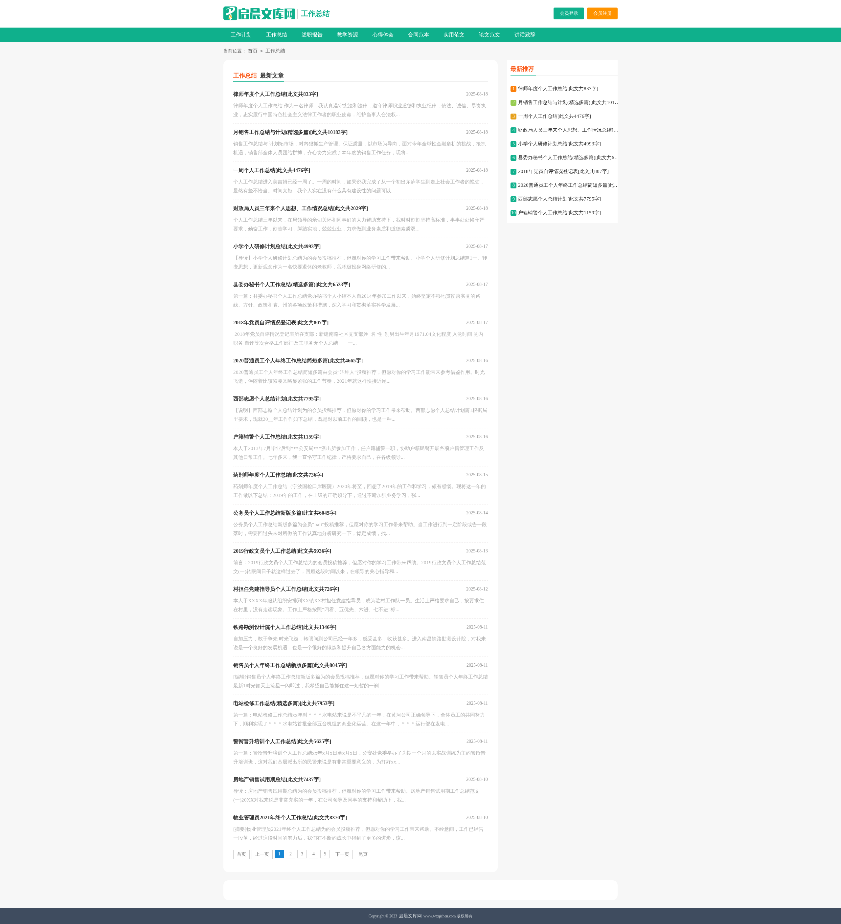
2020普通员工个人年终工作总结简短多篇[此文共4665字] (298, 360)
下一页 (342, 854)
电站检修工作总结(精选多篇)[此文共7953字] (283, 703)
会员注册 (602, 13)
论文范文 (489, 34)
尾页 (363, 854)
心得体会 (383, 34)
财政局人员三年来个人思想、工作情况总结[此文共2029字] (300, 208)
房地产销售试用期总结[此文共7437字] (277, 779)
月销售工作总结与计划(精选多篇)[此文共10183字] (290, 132)
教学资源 (347, 34)
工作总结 (315, 14)
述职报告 (312, 34)
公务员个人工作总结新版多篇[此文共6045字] (284, 513)
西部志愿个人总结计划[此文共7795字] (277, 398)
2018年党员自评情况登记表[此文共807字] (281, 322)
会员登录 (569, 13)
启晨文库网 (410, 915)
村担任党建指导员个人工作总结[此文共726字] (286, 589)
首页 (253, 51)
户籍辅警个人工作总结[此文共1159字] (277, 437)
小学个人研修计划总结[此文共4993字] (277, 246)
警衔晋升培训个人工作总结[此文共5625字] (282, 741)
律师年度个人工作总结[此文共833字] (275, 94)
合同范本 (418, 34)
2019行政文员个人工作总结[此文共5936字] (282, 551)
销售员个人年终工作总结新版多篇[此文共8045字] (290, 665)
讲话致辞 (524, 34)
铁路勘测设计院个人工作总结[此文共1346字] (284, 627)
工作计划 (241, 34)
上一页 (262, 854)
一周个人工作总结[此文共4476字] (271, 170)
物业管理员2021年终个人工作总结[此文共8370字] (290, 817)
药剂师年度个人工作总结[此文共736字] (278, 475)
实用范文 (454, 34)
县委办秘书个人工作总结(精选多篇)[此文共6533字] (291, 284)
